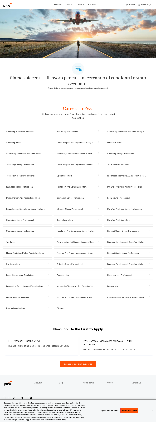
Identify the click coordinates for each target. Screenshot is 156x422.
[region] (78, 410)
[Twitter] (22, 397)
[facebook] (6, 397)
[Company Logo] (15, 4)
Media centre (88, 383)
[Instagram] (30, 397)
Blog (61, 383)
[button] (130, 4)
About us (38, 383)
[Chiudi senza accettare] (152, 410)
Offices (110, 383)
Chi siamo (57, 4)
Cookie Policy (61, 419)
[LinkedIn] (14, 397)
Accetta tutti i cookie (129, 410)
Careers (92, 4)
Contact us (136, 383)
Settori (69, 4)
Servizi (81, 4)
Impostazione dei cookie (109, 410)
